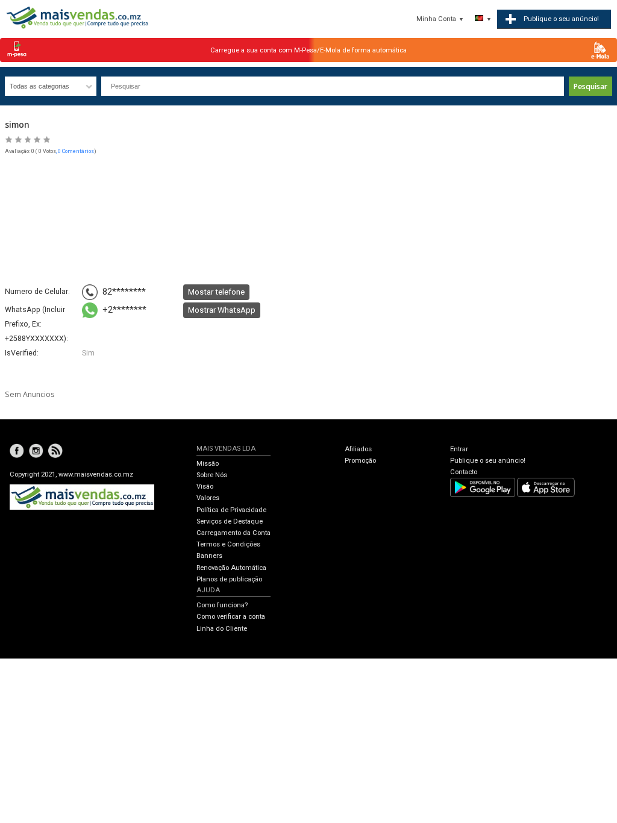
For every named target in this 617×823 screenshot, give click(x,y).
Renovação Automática (231, 568)
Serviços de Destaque (229, 521)
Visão (204, 486)
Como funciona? (222, 605)
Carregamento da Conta (233, 533)
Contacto (463, 472)
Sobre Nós (211, 475)
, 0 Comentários (75, 151)
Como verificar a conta (230, 617)
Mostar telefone (216, 291)
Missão (207, 464)
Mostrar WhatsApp (221, 309)
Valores (207, 498)
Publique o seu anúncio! (487, 461)
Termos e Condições (228, 544)
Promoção (360, 461)
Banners (209, 556)
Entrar (459, 449)
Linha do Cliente (221, 629)
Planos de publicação (229, 579)
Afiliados (358, 449)
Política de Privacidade (231, 510)
